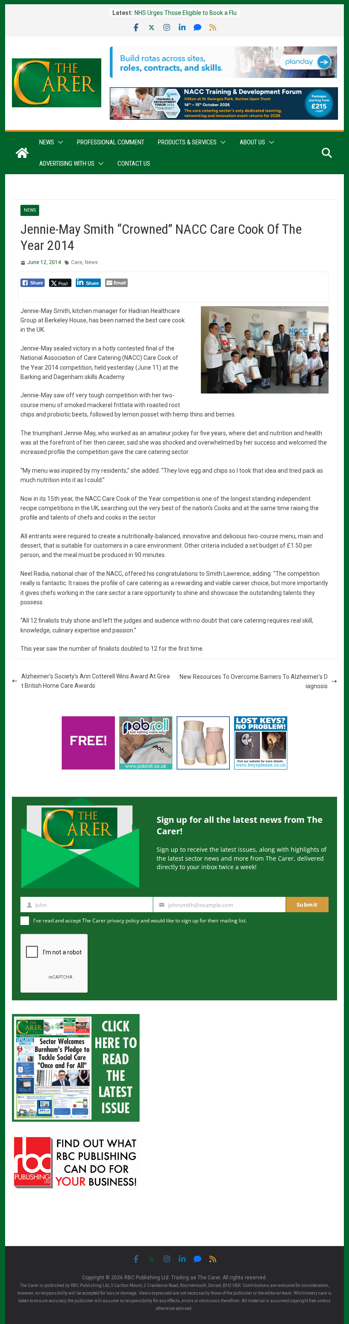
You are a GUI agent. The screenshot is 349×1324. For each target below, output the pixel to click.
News (46, 142)
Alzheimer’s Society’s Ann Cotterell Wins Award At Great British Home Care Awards (95, 681)
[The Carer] (22, 153)
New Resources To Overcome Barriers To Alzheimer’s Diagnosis (254, 681)
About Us (252, 142)
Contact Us (133, 163)
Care (76, 262)
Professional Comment (110, 142)
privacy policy (123, 920)
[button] (58, 142)
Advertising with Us (66, 163)
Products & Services (187, 142)
